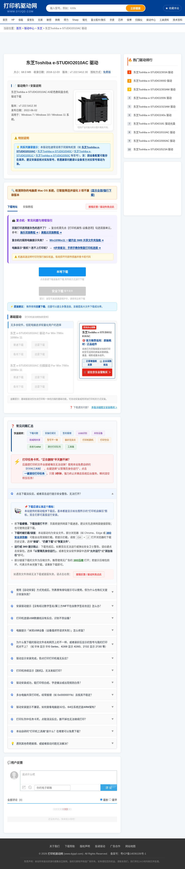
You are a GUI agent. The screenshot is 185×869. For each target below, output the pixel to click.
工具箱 (71, 446)
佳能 (20, 19)
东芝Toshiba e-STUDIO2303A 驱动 (153, 72)
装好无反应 (70, 440)
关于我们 (55, 846)
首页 (5, 19)
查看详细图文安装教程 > (104, 407)
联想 (49, 19)
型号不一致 (52, 440)
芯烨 (120, 19)
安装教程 (28, 206)
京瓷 (112, 19)
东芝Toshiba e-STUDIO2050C (53, 155)
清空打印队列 (54, 446)
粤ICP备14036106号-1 (133, 853)
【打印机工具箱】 (33, 468)
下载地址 (12, 206)
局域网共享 (34, 440)
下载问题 (33, 433)
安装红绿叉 (50, 433)
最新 (105, 800)
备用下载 (18, 354)
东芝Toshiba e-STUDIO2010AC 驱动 (154, 132)
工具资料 (164, 19)
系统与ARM (35, 446)
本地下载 (62, 271)
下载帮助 (70, 846)
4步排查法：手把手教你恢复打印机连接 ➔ (77, 247)
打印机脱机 (88, 440)
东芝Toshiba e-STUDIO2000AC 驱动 (154, 140)
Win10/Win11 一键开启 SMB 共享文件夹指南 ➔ (77, 240)
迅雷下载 (40, 344)
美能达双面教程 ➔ (51, 232)
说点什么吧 (28, 774)
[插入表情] (30, 787)
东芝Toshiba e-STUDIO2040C (55, 151)
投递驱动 (100, 846)
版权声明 (85, 846)
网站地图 (130, 846)
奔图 (57, 19)
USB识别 (82, 433)
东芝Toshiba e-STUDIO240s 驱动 (152, 115)
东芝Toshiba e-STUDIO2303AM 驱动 (154, 89)
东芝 (39, 28)
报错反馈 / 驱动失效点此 (101, 206)
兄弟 (40, 19)
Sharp (75, 19)
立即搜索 (135, 8)
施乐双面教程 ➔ (29, 232)
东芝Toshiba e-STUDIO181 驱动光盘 (154, 123)
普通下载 (18, 344)
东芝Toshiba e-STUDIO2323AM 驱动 (154, 106)
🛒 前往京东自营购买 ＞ (97, 372)
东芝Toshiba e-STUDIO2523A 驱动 (153, 149)
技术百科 (177, 19)
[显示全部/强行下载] (101, 192)
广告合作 (115, 846)
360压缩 (78, 560)
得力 (66, 19)
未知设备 (98, 433)
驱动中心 (151, 19)
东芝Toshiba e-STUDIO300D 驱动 (153, 80)
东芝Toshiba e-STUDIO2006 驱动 (153, 97)
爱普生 (30, 19)
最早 (114, 800)
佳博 (129, 19)
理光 (84, 19)
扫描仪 (138, 19)
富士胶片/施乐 (98, 19)
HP (13, 19)
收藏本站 (172, 8)
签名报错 (67, 433)
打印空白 (104, 440)
